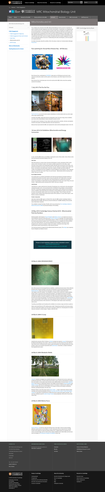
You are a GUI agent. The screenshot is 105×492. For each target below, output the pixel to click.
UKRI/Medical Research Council (83, 449)
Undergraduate (34, 476)
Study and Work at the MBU (40, 17)
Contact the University (13, 479)
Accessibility (11, 481)
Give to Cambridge (58, 478)
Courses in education (35, 483)
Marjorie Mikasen (35, 427)
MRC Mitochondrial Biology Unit (16, 23)
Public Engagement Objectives (17, 33)
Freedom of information (14, 482)
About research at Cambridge (83, 478)
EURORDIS (48, 75)
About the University (42, 2)
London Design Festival (49, 393)
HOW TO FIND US (12, 464)
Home (9, 7)
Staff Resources (84, 17)
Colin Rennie (70, 297)
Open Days (12, 38)
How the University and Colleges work (62, 476)
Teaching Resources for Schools (16, 49)
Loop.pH (64, 341)
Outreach (13, 7)
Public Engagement (21, 7)
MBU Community (73, 17)
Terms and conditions (13, 486)
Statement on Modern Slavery (15, 485)
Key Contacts (11, 466)
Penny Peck (33, 42)
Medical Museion (35, 290)
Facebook (56, 447)
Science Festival (54, 218)
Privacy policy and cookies (14, 484)
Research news (80, 476)
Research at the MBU (25, 17)
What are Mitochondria (14, 45)
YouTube (56, 451)
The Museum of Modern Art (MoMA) (47, 433)
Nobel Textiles (53, 389)
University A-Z (12, 488)
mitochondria (54, 345)
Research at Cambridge (55, 2)
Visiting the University (58, 483)
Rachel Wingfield (48, 217)
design (65, 227)
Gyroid (51, 341)
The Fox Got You (34, 114)
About (15, 17)
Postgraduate (34, 478)
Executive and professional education (39, 481)
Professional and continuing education (39, 479)
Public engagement (81, 479)
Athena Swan (79, 451)
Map (55, 481)
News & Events (62, 17)
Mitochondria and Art (15, 40)
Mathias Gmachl (57, 217)
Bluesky (55, 449)
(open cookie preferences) (52, 244)
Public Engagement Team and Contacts (19, 36)
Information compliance (36, 448)
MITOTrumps (13, 42)
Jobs (55, 479)
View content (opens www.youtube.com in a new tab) (52, 246)
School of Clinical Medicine (82, 447)
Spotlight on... (79, 481)
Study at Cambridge (29, 2)
